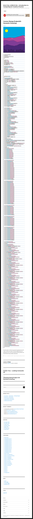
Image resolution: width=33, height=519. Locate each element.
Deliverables (5, 502)
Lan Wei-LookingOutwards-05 (12, 411)
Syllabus (4, 500)
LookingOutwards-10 (7, 449)
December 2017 (6, 428)
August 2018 (6, 426)
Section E (5, 471)
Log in (5, 480)
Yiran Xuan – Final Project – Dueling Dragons (12, 395)
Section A (5, 466)
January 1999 (6, 429)
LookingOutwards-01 (7, 438)
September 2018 (7, 425)
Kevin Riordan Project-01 (12, 413)
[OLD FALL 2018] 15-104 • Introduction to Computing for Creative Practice (15, 6)
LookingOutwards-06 (8, 444)
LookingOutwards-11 (7, 450)
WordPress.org (6, 484)
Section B (5, 467)
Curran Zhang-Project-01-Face (12, 412)
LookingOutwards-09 (8, 448)
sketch (4, 25)
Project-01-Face (6, 453)
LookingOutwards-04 (8, 442)
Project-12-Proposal (7, 465)
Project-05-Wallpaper (8, 458)
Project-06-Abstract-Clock (8, 459)
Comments (6, 483)
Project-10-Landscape (8, 462)
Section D (5, 470)
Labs (4, 510)
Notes (4, 504)
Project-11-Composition (8, 464)
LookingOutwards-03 (8, 441)
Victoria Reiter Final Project (9, 398)
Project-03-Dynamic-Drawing (9, 455)
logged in (9, 363)
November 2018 (6, 423)
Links (4, 508)
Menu (5, 11)
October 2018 (6, 424)
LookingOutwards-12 (7, 452)
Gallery (4, 512)
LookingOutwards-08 (8, 447)
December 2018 (6, 422)
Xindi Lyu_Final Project (8, 400)
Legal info (5, 492)
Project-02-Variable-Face (8, 454)
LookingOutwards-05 (8, 443)
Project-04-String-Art (7, 456)
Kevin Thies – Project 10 (11, 410)
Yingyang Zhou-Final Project (9, 399)
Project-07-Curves (7, 460)
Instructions (5, 506)
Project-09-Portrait (7, 461)
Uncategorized (6, 472)
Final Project (6, 437)
